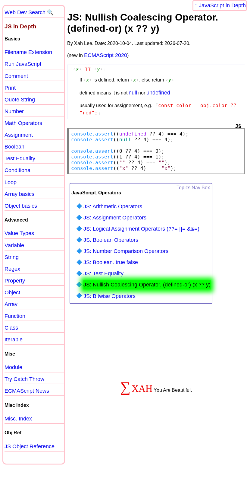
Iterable (14, 340)
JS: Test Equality (103, 273)
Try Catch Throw (24, 379)
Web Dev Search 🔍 (29, 12)
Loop (11, 182)
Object (12, 292)
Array (11, 304)
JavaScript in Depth (222, 5)
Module (13, 367)
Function (15, 316)
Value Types (19, 233)
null (133, 93)
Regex (12, 269)
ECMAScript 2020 (105, 55)
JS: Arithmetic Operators (112, 206)
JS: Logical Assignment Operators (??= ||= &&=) (141, 229)
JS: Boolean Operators (110, 240)
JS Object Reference (30, 446)
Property (15, 281)
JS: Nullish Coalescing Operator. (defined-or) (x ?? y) (147, 285)
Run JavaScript (23, 64)
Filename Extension (28, 52)
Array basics (19, 194)
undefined (158, 93)
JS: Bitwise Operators (109, 296)
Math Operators (23, 123)
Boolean (14, 147)
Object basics (21, 206)
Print (10, 88)
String (12, 257)
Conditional (18, 170)
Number (14, 111)
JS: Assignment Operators (114, 218)
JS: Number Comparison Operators (125, 251)
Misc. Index (18, 419)
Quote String (20, 100)
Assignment (19, 135)
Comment (16, 76)
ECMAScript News (27, 391)
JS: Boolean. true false (110, 262)
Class (11, 328)
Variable (14, 245)
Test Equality (20, 158)
